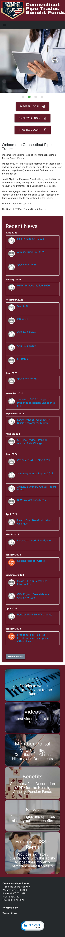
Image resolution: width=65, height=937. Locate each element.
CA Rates (22, 305)
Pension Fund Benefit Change (34, 614)
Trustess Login (32, 130)
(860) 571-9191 (18, 893)
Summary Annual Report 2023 (35, 473)
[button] (32, 925)
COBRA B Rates (26, 345)
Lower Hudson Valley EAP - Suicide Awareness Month (33, 421)
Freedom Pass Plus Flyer (31, 634)
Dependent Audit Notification (34, 540)
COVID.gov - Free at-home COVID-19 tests (33, 596)
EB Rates (22, 358)
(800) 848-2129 (11, 896)
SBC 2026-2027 (26, 265)
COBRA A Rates (26, 332)
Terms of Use (10, 913)
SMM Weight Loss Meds (31, 500)
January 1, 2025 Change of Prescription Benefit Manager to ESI (36, 403)
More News (15, 656)
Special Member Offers (31, 560)
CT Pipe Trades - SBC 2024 (33, 460)
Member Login (32, 106)
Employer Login (32, 118)
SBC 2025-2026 (27, 379)
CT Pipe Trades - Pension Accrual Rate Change (32, 441)
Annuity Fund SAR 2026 (31, 252)
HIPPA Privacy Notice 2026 (33, 285)
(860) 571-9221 (16, 900)
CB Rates (22, 319)
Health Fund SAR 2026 (30, 238)
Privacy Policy (10, 907)
